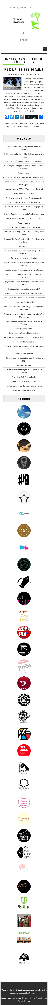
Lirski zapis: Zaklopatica (24, 193)
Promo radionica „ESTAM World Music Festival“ (23, 189)
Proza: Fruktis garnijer (24, 353)
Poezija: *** (24, 246)
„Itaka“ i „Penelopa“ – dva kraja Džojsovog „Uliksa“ (24, 214)
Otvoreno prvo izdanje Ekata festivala (23, 333)
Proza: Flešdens (23, 173)
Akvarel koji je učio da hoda (33, 123)
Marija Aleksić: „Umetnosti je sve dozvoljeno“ (24, 161)
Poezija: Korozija (24, 365)
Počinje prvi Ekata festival (24, 342)
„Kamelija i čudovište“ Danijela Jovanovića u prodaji (24, 298)
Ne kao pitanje (29, 126)
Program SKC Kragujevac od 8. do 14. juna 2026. (24, 337)
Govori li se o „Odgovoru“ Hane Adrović (24, 202)
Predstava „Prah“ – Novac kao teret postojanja (24, 293)
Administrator (33, 74)
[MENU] (45, 49)
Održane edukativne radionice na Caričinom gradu (24, 177)
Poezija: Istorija (24, 223)
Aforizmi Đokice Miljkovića (24, 390)
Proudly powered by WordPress (14, 998)
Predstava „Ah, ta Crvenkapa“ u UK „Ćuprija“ (24, 198)
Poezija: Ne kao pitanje (23, 70)
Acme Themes (24, 1001)
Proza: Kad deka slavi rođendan (24, 258)
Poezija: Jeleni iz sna (24, 328)
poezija (38, 126)
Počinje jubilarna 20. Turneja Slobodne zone (24, 386)
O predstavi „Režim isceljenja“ (24, 377)
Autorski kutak (12, 123)
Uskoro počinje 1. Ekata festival (24, 381)
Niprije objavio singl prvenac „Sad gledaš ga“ (24, 218)
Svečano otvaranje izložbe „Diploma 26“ (24, 289)
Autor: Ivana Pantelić (15, 126)
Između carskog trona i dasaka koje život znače (24, 270)
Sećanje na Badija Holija (24, 302)
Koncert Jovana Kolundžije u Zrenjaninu (23, 227)
